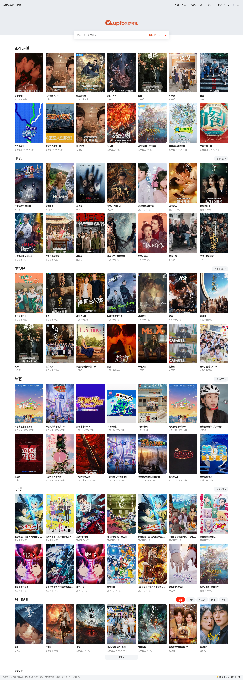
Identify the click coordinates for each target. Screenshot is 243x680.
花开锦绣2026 (52, 95)
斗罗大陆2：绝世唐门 (147, 146)
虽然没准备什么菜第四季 (211, 426)
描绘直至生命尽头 (208, 537)
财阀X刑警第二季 (114, 316)
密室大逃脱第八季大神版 (149, 477)
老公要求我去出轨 (146, 206)
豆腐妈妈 (49, 366)
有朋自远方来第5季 (177, 426)
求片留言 (222, 677)
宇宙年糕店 (143, 426)
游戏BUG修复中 (176, 587)
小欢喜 (172, 95)
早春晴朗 (18, 95)
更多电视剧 (219, 269)
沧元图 (110, 146)
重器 (202, 95)
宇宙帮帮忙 (112, 426)
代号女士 (142, 366)
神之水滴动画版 (21, 587)
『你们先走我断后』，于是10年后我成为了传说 (183, 537)
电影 (184, 4)
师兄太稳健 (81, 95)
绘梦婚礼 (142, 316)
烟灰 (171, 316)
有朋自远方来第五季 (23, 426)
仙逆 (78, 647)
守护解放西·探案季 (23, 206)
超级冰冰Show (83, 426)
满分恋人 (173, 206)
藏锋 (140, 95)
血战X (17, 477)
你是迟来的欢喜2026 (178, 647)
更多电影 (220, 158)
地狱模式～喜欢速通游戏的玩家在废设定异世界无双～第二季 (29, 537)
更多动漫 (220, 489)
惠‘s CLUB (173, 477)
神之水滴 (80, 587)
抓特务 (79, 256)
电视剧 (193, 4)
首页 (177, 4)
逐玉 (17, 647)
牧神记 (48, 647)
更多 (120, 657)
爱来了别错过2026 (208, 366)
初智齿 (172, 366)
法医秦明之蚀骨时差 (23, 256)
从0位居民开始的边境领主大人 (151, 587)
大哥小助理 (19, 146)
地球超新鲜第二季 (177, 146)
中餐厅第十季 (206, 146)
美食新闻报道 (206, 477)
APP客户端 (232, 677)
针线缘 (203, 316)
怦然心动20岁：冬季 (116, 647)
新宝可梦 (111, 587)
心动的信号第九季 (53, 477)
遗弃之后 (173, 256)
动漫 (209, 4)
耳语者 (79, 206)
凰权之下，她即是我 (116, 256)
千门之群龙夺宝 (207, 256)
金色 (48, 316)
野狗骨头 (204, 647)
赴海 (109, 366)
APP (222, 4)
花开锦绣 (80, 146)
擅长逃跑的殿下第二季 (117, 537)
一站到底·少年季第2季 (117, 477)
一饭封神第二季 (83, 477)
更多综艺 (220, 379)
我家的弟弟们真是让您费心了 (58, 537)
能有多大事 (81, 316)
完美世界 (142, 647)
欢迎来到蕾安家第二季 (86, 366)
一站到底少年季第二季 (55, 426)
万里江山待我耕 (52, 256)
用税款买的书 (20, 316)
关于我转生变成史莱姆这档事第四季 (60, 587)
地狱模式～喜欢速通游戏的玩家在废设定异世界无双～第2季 (152, 537)
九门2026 (111, 95)
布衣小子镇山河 (114, 206)
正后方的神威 (82, 537)
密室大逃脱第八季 (53, 146)
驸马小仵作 (143, 256)
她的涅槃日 (205, 206)
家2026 (49, 206)
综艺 (202, 4)
